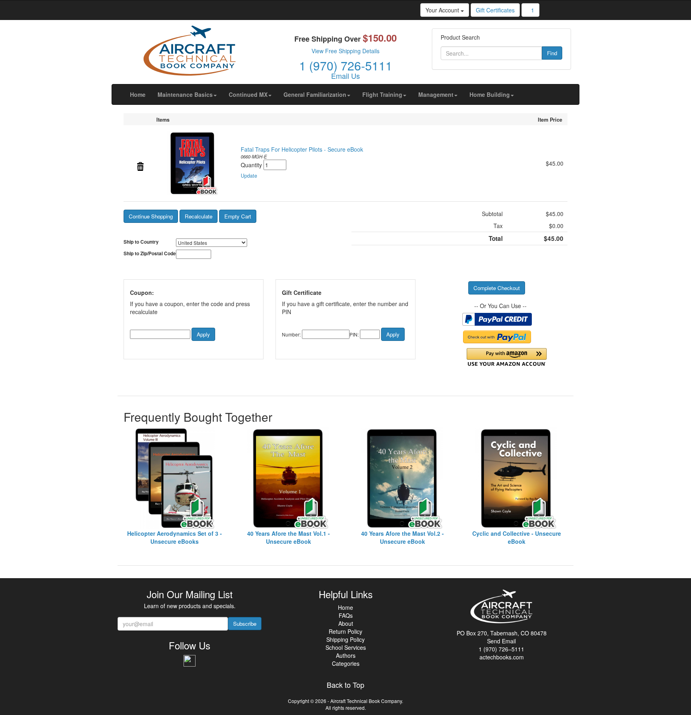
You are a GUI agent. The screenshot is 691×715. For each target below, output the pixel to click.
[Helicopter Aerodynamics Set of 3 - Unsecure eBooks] (175, 478)
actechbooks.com (501, 657)
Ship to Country (141, 241)
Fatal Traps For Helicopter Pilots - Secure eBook (302, 149)
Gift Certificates (495, 10)
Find (552, 53)
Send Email (501, 641)
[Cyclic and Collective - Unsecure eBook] (516, 478)
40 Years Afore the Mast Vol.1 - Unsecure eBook (288, 537)
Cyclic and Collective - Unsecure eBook (516, 537)
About (345, 623)
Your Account (443, 10)
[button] (187, 94)
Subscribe (244, 623)
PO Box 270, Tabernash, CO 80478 (502, 633)
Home (345, 607)
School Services (346, 647)
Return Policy (345, 631)
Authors (345, 655)
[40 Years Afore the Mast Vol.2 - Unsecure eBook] (402, 478)
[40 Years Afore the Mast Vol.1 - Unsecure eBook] (289, 478)
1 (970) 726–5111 (501, 649)
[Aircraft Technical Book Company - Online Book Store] (190, 52)
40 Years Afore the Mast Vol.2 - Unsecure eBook (402, 537)
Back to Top (345, 685)
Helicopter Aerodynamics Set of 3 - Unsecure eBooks (174, 537)
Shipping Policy (345, 639)
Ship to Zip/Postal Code (150, 253)
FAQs (346, 615)
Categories (345, 663)
